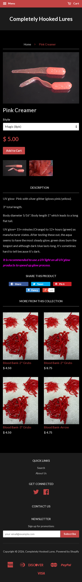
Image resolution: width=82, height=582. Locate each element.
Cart (76, 3)
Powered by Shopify (67, 551)
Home (27, 44)
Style (6, 119)
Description (39, 187)
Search (41, 467)
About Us (41, 473)
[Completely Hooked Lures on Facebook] (46, 493)
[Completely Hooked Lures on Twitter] (36, 493)
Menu (11, 3)
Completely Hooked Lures (41, 19)
